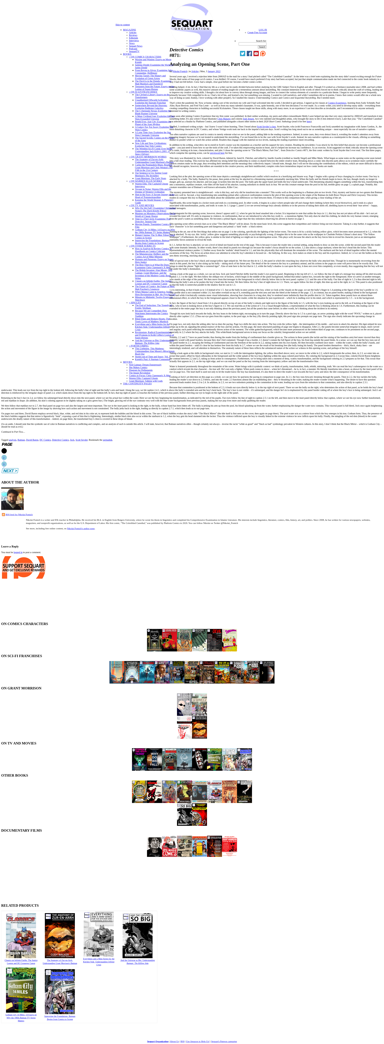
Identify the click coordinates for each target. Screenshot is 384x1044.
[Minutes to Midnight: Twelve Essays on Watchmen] (199, 825)
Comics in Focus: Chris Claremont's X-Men (150, 375)
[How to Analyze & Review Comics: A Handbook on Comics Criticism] (139, 802)
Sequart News (135, 46)
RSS (182, 1041)
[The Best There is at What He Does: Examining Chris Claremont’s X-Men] (184, 802)
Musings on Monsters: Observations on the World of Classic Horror (155, 214)
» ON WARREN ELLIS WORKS (145, 181)
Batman (21, 440)
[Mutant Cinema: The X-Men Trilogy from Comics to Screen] (229, 770)
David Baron (32, 440)
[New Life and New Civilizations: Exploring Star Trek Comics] (222, 682)
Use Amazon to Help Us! (198, 1041)
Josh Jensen (248, 119)
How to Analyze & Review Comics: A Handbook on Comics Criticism (153, 250)
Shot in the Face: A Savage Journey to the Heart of (154, 196)
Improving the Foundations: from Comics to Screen (152, 241)
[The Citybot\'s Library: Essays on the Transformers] (117, 682)
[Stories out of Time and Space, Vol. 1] (139, 770)
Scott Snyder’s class (266, 126)
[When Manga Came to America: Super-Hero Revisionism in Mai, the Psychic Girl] (244, 802)
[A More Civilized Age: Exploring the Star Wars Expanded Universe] (207, 682)
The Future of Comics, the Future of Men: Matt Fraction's (155, 287)
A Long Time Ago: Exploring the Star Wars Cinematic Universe (153, 133)
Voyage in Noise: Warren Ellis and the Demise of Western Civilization (153, 190)
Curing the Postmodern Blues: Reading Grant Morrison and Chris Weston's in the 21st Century (154, 168)
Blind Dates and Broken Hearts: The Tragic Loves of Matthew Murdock (152, 320)
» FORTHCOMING (139, 346)
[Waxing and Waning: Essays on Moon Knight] (154, 650)
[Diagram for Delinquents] (184, 856)
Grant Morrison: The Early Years (150, 178)
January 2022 (214, 71)
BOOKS (127, 54)
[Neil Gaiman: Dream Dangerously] (154, 856)
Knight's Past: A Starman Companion (152, 359)
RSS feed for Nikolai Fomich (19, 514)
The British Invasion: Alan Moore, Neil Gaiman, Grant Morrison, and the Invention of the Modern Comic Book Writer (153, 274)
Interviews (134, 40)
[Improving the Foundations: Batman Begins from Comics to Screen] (244, 770)
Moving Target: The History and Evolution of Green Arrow (150, 77)
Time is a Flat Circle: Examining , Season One (153, 220)
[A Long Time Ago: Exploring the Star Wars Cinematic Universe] (177, 682)
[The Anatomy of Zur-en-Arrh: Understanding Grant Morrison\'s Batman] (199, 738)
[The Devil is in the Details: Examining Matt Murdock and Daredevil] (214, 650)
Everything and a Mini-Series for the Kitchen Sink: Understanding (152, 327)
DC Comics (45, 440)
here (309, 121)
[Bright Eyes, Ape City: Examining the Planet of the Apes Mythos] (252, 682)
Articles (132, 32)
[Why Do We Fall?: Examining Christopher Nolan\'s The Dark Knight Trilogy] (154, 770)
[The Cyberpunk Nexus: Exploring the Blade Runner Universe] (162, 682)
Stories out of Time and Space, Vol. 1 (152, 356)
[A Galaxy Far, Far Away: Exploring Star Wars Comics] (192, 682)
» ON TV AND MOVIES (141, 205)
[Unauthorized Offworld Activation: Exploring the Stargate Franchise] (132, 682)
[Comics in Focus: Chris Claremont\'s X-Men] (214, 856)
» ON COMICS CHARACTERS (145, 57)
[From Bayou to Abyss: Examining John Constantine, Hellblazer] (184, 650)
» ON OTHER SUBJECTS (142, 246)
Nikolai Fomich (179, 71)
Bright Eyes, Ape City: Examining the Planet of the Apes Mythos (153, 123)
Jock (72, 440)
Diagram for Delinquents (141, 370)
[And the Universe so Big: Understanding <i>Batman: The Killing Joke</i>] (138, 957)
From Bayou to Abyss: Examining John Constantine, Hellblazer (153, 71)
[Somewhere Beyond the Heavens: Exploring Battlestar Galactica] (147, 682)
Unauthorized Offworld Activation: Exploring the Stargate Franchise (151, 101)
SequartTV (134, 51)
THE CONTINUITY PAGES (137, 383)
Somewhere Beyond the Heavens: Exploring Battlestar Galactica (151, 106)
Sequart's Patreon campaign (224, 1041)
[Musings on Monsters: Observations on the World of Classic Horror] (169, 770)
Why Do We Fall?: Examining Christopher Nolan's (155, 209)
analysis (12, 440)
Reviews (133, 35)
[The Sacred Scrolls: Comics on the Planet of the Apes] (237, 682)
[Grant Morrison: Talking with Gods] (229, 856)
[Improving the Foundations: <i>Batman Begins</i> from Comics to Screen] (60, 1013)
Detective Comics (60, 440)
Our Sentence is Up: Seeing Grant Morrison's (151, 174)
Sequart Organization (157, 1041)
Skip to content (123, 24)
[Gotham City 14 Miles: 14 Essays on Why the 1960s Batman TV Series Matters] (214, 770)
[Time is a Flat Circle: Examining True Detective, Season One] (184, 770)
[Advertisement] (36, 536)
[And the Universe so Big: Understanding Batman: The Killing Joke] (184, 825)
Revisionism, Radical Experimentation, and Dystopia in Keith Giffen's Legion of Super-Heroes (154, 335)
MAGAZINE (129, 30)
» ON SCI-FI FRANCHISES (143, 92)
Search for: (261, 41)
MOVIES (127, 362)
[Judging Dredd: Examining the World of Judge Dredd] (169, 650)
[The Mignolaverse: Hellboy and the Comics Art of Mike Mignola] (154, 802)
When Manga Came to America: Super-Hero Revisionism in (155, 293)
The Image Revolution (139, 373)
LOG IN (263, 30)
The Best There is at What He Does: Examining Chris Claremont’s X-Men (153, 266)
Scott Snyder (82, 440)
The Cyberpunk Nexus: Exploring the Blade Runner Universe (153, 112)
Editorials (133, 38)
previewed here (217, 153)
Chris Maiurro (224, 119)
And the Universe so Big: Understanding (154, 341)
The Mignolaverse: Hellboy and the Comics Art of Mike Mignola (152, 255)
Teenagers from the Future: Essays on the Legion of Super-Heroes (154, 87)
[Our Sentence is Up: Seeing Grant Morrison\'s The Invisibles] (199, 715)
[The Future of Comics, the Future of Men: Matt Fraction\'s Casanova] (229, 802)
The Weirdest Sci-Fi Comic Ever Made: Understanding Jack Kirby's (153, 151)
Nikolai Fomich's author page (81, 528)
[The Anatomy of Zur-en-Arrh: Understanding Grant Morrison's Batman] (60, 957)
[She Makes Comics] (169, 856)
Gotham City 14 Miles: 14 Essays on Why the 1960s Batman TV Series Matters (155, 231)
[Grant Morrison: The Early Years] (184, 715)
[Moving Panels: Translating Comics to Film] (199, 770)
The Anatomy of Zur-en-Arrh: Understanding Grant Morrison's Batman (154, 160)
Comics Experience (337, 103)
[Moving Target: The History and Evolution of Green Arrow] (199, 650)
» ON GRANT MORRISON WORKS (147, 156)
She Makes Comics (138, 367)
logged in (18, 552)
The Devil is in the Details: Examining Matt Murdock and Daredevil (153, 82)
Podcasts (133, 48)
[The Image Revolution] (199, 856)
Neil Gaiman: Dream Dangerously (145, 364)
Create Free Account (257, 32)
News (132, 43)
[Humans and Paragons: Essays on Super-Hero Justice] (169, 802)
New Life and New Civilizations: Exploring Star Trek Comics (150, 144)
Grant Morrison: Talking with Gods (146, 381)
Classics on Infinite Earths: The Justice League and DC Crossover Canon (153, 282)
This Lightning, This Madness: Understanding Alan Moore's (155, 351)
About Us (174, 1041)
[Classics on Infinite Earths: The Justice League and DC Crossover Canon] (214, 802)
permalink (107, 440)
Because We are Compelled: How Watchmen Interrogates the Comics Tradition (151, 313)
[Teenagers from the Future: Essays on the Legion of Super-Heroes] (229, 650)
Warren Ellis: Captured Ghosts (143, 378)
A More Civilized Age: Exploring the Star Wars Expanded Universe (154, 117)
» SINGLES (135, 302)
